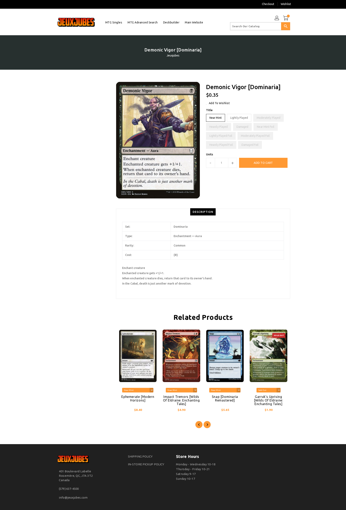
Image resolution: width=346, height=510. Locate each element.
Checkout (268, 4)
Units (209, 154)
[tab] (203, 211)
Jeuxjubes (173, 55)
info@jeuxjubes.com (73, 497)
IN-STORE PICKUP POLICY (146, 464)
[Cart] (286, 18)
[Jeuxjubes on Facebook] (50, 4)
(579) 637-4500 (69, 488)
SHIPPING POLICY (140, 456)
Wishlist (286, 4)
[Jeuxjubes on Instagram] (58, 4)
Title (209, 110)
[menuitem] (114, 22)
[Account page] (277, 18)
